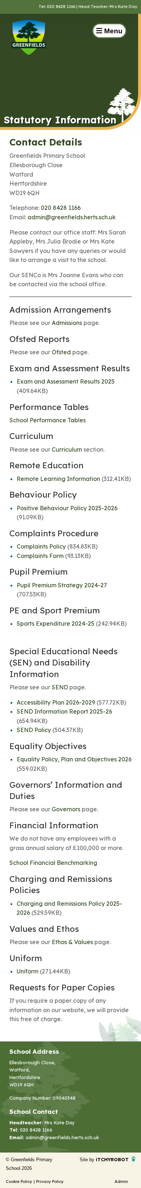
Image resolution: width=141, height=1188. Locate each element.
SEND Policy (34, 729)
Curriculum (67, 449)
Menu (112, 31)
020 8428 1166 (61, 207)
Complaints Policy (41, 546)
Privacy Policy (50, 1181)
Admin (121, 1181)
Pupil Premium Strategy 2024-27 (62, 585)
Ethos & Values (72, 942)
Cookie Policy (19, 1181)
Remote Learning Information (58, 478)
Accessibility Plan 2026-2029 (56, 702)
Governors (66, 809)
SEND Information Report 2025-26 (64, 711)
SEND (60, 687)
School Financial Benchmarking (53, 862)
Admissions (67, 322)
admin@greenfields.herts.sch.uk (71, 217)
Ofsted (61, 352)
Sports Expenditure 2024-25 (55, 623)
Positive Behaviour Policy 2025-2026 (67, 508)
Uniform (27, 971)
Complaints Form (40, 555)
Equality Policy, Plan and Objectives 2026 (74, 759)
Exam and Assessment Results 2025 (66, 381)
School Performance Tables (47, 420)
